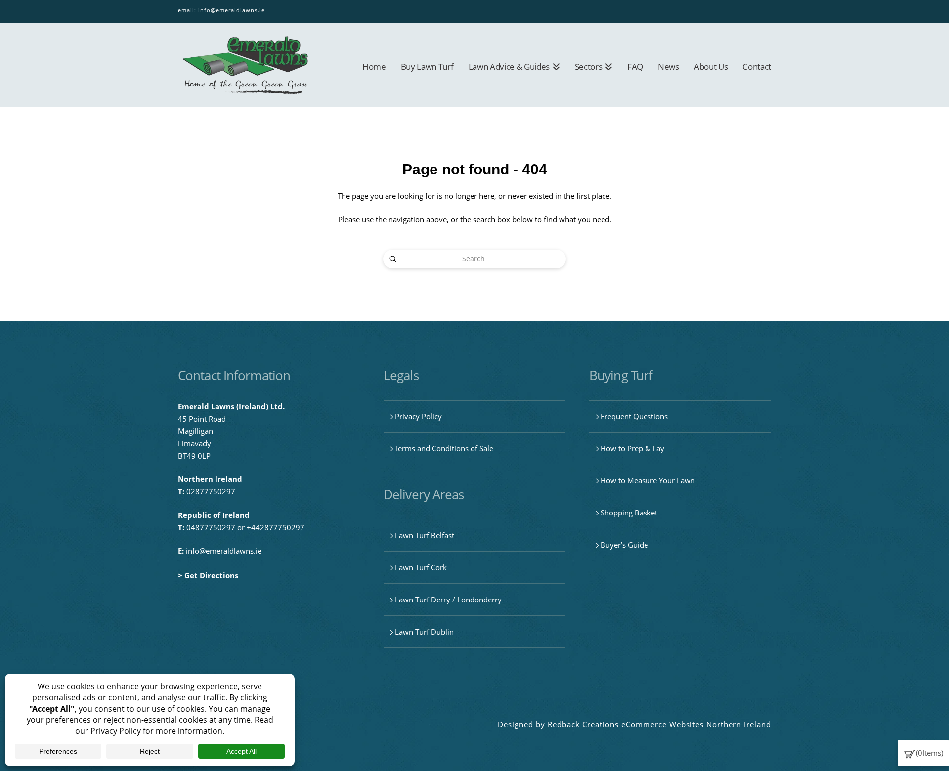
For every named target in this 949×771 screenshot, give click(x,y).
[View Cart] (910, 753)
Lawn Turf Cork (421, 567)
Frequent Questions (634, 416)
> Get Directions (208, 575)
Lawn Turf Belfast (424, 535)
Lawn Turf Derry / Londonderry (448, 599)
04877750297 (210, 527)
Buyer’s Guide (624, 545)
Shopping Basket (629, 512)
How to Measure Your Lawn (648, 480)
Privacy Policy (418, 416)
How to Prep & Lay (632, 448)
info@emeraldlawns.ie (231, 10)
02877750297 (210, 491)
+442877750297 (275, 527)
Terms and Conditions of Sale (444, 448)
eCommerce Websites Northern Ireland (696, 724)
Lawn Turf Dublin (424, 632)
